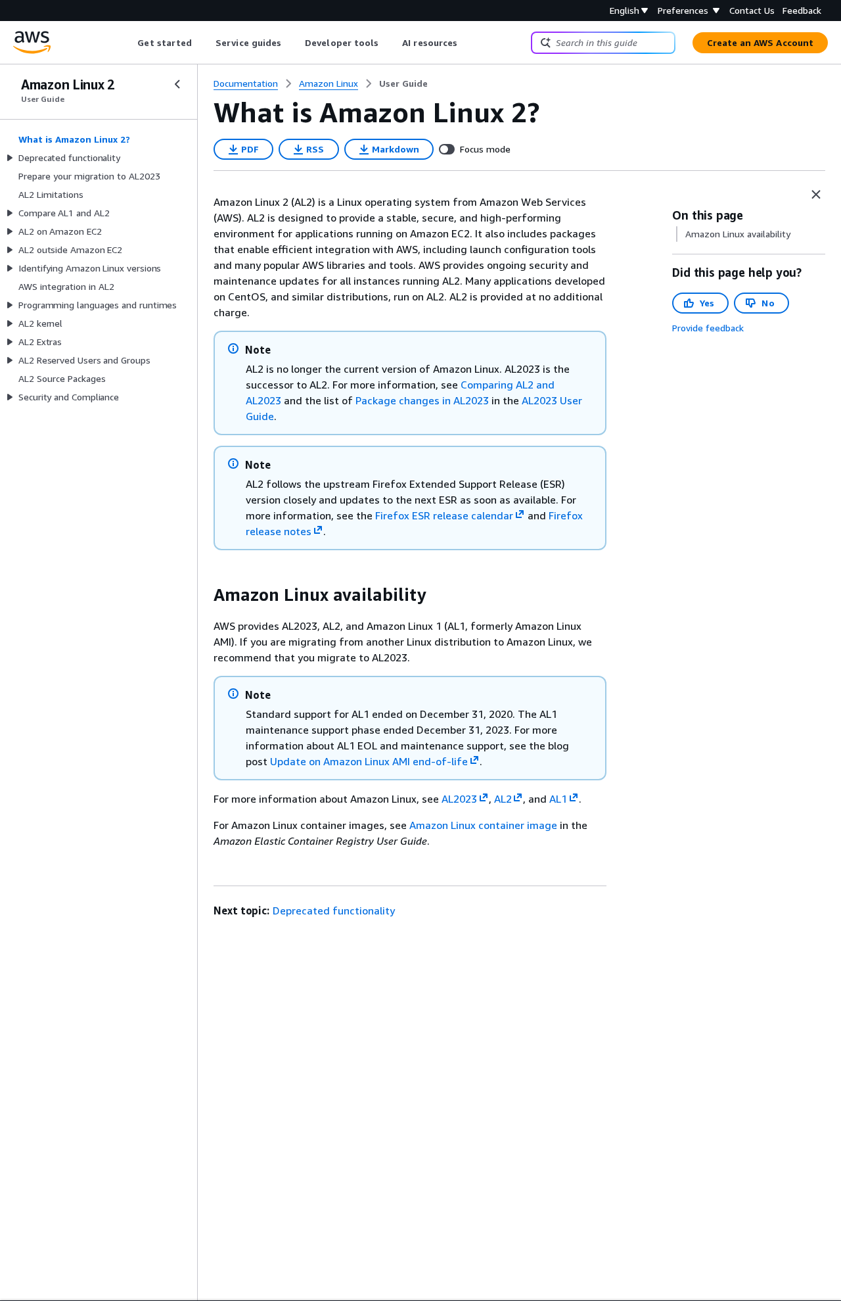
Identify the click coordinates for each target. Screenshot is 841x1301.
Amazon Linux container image (483, 825)
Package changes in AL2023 (422, 400)
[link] (403, 83)
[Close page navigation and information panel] (816, 194)
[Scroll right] (467, 42)
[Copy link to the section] (203, 595)
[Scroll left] (128, 42)
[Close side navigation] (177, 84)
